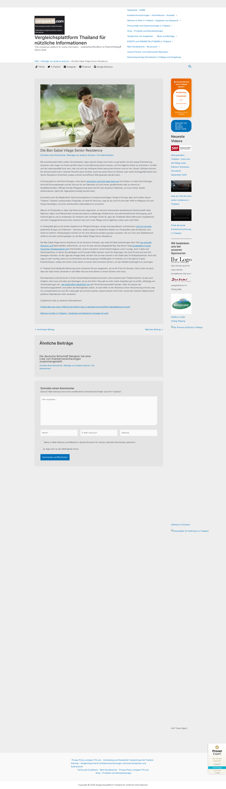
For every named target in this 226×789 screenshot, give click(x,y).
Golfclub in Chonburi (180, 524)
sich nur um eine (144, 226)
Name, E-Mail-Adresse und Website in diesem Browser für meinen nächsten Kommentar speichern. (90, 442)
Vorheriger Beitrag (44, 329)
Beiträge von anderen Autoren (81, 155)
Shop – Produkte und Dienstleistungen (145, 31)
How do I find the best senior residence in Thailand (181, 200)
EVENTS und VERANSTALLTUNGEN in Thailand (149, 41)
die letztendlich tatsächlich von (75, 284)
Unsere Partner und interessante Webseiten (147, 52)
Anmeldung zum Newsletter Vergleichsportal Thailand (128, 760)
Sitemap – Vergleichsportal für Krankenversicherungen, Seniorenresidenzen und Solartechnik (108, 765)
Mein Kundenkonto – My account (142, 46)
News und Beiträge (166, 36)
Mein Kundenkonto (108, 770)
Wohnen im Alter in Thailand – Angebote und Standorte (152, 20)
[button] (176, 15)
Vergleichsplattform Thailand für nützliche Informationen (70, 40)
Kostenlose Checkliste (181, 99)
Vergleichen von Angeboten (140, 36)
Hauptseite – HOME (136, 10)
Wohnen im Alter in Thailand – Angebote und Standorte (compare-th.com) (74, 313)
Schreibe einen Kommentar (53, 155)
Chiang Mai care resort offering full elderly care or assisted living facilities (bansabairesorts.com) (85, 307)
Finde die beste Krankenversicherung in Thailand (181, 229)
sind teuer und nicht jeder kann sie (103, 181)
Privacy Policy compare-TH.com (86, 760)
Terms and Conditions (87, 770)
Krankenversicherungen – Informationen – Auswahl (151, 15)
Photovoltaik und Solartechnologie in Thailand (148, 25)
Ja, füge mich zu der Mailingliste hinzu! (60, 449)
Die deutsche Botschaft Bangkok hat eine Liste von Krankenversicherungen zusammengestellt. (65, 359)
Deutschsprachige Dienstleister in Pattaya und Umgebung (154, 57)
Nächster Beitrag (154, 329)
